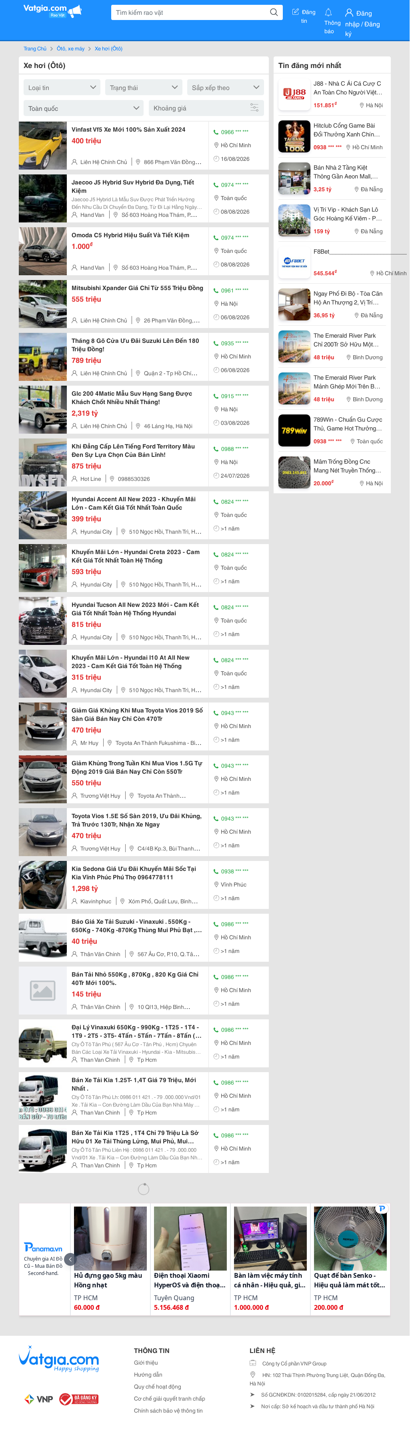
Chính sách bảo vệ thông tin (168, 1410)
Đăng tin (308, 13)
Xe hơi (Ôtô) (108, 48)
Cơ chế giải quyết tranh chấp (169, 1398)
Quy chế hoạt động (157, 1386)
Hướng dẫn (148, 1374)
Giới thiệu (146, 1362)
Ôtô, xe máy (70, 48)
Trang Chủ (35, 48)
